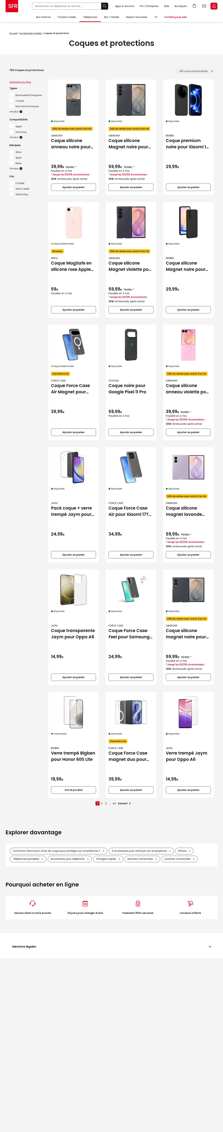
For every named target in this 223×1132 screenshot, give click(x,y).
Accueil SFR (12, 6)
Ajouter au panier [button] (73, 187)
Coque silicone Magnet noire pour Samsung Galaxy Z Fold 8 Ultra (129, 144)
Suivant (123, 803)
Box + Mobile (111, 17)
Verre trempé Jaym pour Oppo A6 (186, 756)
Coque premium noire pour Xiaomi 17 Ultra (187, 144)
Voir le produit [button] (73, 790)
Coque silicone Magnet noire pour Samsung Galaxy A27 (185, 266)
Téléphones (90, 17)
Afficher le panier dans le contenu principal (194, 6)
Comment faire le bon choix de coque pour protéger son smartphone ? (56, 851)
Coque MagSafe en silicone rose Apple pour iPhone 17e (71, 266)
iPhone (182, 851)
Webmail (204, 6)
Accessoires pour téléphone (68, 859)
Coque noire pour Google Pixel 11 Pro (127, 389)
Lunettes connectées (177, 859)
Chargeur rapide (106, 859)
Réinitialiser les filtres (20, 82)
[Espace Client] (213, 6)
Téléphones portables (26, 859)
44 (114, 803)
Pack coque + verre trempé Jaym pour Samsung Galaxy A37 (71, 511)
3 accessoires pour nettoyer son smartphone (139, 851)
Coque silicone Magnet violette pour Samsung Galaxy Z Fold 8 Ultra (131, 266)
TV (155, 17)
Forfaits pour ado (175, 17)
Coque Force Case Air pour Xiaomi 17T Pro (129, 511)
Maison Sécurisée (136, 17)
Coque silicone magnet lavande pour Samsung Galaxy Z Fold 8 (184, 511)
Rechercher (104, 6)
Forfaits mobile (67, 17)
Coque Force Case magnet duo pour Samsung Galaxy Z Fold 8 (129, 756)
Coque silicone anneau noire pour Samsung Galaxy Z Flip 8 (71, 144)
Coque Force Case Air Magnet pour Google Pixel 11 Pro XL (73, 389)
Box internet (43, 17)
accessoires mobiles (31, 33)
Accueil (13, 33)
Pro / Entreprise (149, 6)
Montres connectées (140, 859)
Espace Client (214, 6)
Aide (166, 6)
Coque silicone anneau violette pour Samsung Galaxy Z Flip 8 (188, 389)
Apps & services (124, 6)
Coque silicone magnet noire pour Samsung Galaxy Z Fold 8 (186, 634)
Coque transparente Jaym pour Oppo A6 (73, 634)
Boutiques (181, 6)
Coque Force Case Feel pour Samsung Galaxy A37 (129, 634)
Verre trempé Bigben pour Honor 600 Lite (73, 756)
